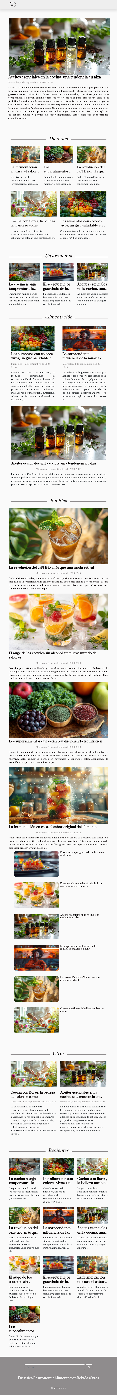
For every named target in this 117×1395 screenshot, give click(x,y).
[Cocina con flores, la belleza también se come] (34, 203)
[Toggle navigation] (12, 4)
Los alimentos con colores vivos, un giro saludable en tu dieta (81, 225)
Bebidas (83, 1378)
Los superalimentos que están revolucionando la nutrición (55, 741)
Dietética (25, 1378)
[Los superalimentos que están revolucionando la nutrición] (58, 154)
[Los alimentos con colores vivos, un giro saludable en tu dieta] (83, 203)
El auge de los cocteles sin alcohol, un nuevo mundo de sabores (53, 655)
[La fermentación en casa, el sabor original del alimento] (25, 154)
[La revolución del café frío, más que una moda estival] (91, 154)
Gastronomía (44, 1378)
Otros (94, 1378)
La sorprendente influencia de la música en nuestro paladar (83, 358)
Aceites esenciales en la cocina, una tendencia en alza (54, 77)
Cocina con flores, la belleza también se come (33, 223)
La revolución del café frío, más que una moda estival (91, 171)
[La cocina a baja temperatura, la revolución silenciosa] (24, 271)
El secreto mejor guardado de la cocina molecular (57, 288)
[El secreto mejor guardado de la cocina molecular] (58, 271)
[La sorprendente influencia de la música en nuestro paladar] (84, 338)
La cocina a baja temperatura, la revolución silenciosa (22, 291)
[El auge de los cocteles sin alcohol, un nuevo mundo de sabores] (58, 622)
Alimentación (66, 1378)
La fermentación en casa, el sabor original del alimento (24, 173)
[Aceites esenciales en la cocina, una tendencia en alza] (59, 46)
